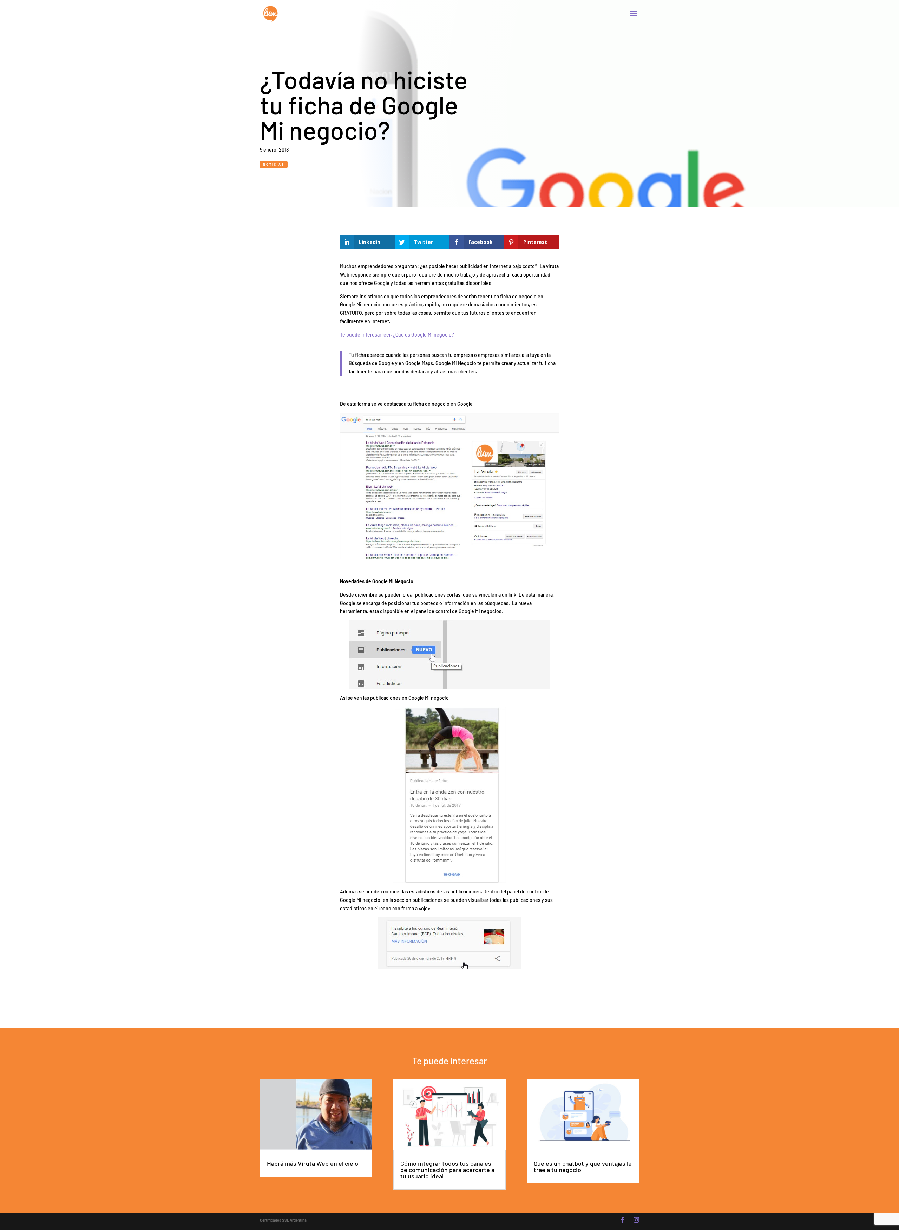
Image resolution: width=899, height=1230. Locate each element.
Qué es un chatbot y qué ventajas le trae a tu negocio (583, 1166)
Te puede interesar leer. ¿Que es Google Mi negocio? (397, 335)
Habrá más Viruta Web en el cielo (312, 1163)
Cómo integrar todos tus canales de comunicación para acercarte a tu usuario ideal (447, 1169)
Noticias (273, 164)
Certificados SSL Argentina (283, 1220)
